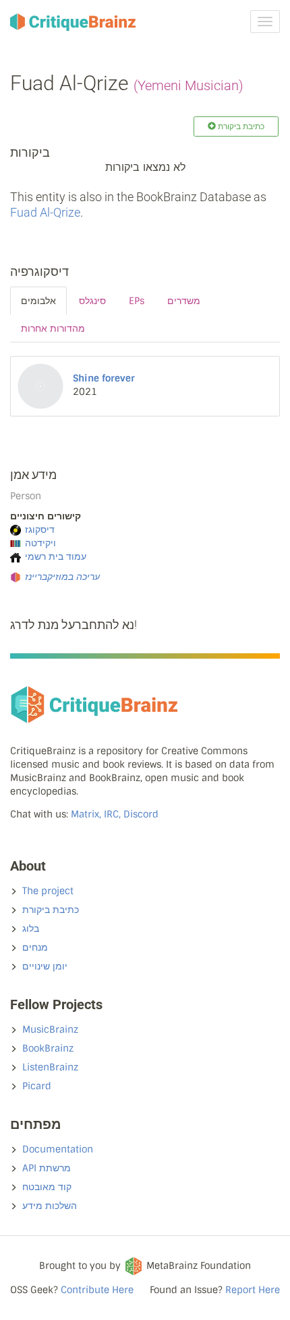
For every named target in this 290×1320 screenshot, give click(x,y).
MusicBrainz (50, 1029)
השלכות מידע (49, 1206)
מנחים (35, 947)
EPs (136, 301)
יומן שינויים (44, 966)
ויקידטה (40, 543)
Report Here (252, 1290)
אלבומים (38, 301)
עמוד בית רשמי (55, 556)
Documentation (57, 1149)
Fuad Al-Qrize (45, 212)
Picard (36, 1086)
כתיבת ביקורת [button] (240, 126)
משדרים (183, 301)
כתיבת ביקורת (50, 910)
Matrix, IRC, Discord (114, 814)
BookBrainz (48, 1048)
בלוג (30, 928)
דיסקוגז (40, 529)
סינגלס (92, 301)
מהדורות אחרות (53, 328)
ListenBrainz (50, 1067)
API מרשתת (46, 1168)
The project (48, 891)
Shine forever (104, 378)
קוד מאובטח (46, 1187)
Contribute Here (97, 1290)
